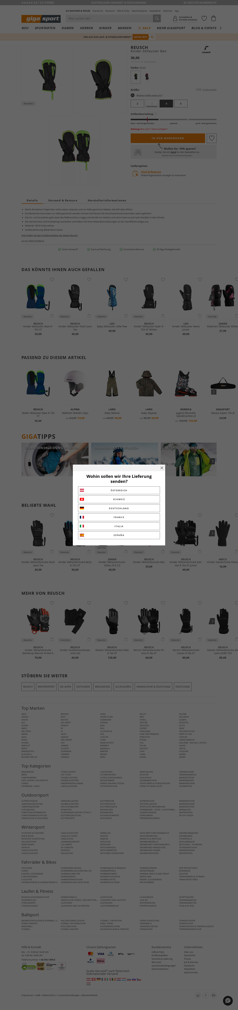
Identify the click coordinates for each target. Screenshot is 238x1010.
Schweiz (119, 499)
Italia (118, 526)
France (119, 517)
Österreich (119, 490)
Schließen (162, 468)
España (119, 535)
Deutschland (119, 508)
